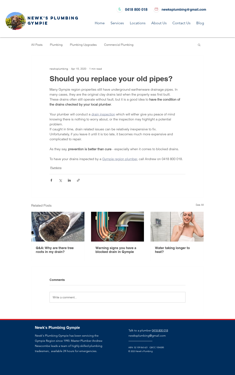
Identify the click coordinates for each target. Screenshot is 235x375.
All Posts (37, 45)
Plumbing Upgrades (83, 45)
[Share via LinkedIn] (69, 180)
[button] (199, 44)
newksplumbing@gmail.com (184, 9)
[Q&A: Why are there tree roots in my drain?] (57, 227)
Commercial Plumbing (118, 45)
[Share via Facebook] (51, 180)
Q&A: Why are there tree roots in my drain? (55, 250)
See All (200, 204)
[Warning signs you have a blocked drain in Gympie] (117, 227)
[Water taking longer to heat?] (177, 227)
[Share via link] (78, 180)
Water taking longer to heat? (172, 250)
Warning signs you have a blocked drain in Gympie (115, 250)
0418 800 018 (160, 330)
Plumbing (56, 45)
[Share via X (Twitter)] (60, 180)
